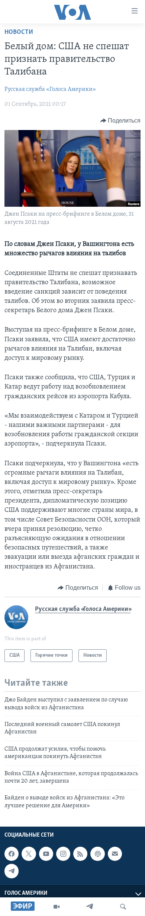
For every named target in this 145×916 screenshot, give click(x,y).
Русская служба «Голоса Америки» (50, 89)
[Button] (120, 121)
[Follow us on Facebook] (11, 854)
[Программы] (56, 906)
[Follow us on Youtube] (46, 854)
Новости (18, 32)
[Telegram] (89, 906)
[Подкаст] (97, 854)
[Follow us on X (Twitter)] (29, 854)
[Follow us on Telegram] (11, 871)
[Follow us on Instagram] (63, 854)
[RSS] (80, 854)
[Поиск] (123, 906)
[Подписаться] (115, 854)
